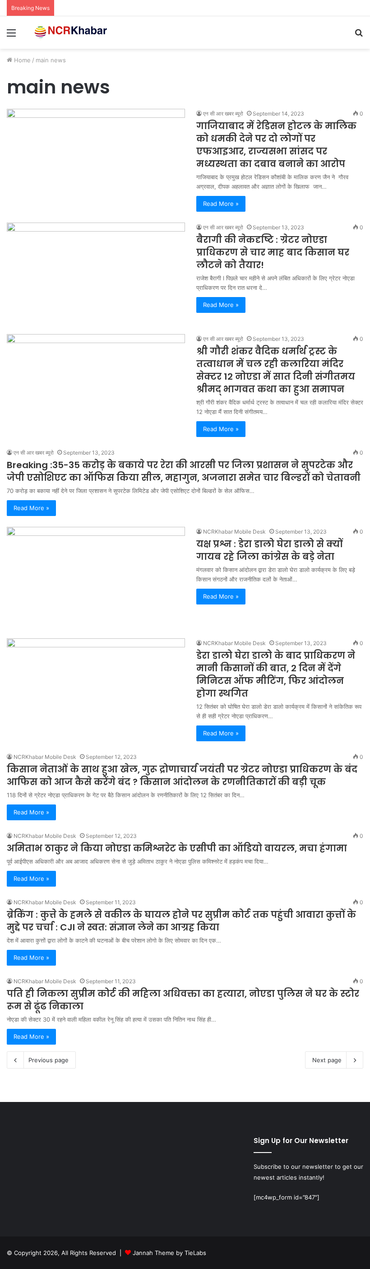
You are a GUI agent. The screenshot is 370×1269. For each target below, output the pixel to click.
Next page (327, 1060)
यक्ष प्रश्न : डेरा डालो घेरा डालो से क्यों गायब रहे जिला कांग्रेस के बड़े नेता (269, 550)
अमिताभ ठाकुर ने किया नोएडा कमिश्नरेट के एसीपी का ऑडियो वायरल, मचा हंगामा (177, 848)
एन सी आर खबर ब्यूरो (223, 113)
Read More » (221, 203)
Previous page (48, 1060)
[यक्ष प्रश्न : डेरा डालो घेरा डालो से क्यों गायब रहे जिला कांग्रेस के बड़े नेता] (96, 577)
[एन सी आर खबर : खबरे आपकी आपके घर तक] (72, 32)
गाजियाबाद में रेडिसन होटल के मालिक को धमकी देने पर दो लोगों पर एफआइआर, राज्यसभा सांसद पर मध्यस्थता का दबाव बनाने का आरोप (276, 145)
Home (21, 60)
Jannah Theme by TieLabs (169, 1252)
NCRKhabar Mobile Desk (234, 531)
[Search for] (358, 36)
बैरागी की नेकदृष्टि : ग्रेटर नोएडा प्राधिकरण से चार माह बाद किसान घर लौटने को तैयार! (272, 252)
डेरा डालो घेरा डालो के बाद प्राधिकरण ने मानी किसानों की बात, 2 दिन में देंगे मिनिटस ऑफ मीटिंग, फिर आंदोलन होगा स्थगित (275, 674)
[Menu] (11, 36)
